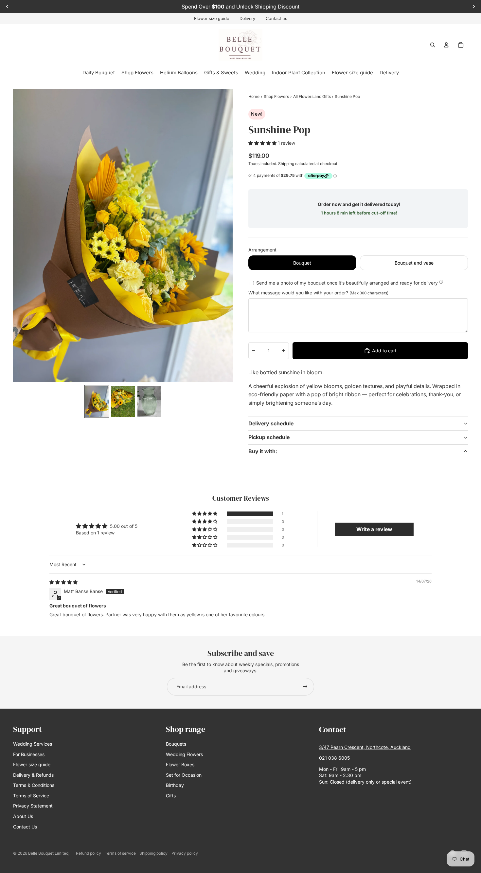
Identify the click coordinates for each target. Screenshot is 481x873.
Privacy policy (184, 853)
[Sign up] (305, 687)
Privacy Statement (33, 805)
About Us (23, 816)
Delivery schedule (271, 423)
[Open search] (432, 45)
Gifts (171, 795)
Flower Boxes (180, 764)
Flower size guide (211, 18)
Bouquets (176, 744)
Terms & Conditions (33, 785)
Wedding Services (32, 744)
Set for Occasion (184, 775)
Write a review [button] (374, 529)
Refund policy (88, 853)
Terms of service (120, 853)
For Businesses (29, 754)
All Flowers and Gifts (312, 96)
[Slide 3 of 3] (149, 401)
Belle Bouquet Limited (48, 853)
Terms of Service (31, 795)
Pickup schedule (269, 437)
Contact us (276, 18)
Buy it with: (262, 451)
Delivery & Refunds (33, 775)
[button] (263, 143)
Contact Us (25, 826)
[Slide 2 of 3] (123, 401)
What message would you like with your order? (318, 292)
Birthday (175, 785)
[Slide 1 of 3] (97, 401)
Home (253, 96)
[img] (63, 582)
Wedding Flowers (184, 754)
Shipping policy (153, 853)
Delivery (247, 18)
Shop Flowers (276, 96)
